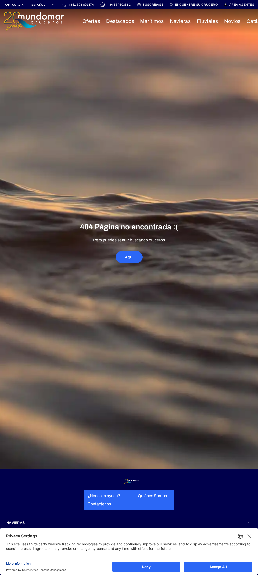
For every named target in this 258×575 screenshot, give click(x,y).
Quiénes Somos (152, 496)
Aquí (129, 257)
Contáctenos (99, 504)
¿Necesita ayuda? (104, 496)
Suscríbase (153, 4)
